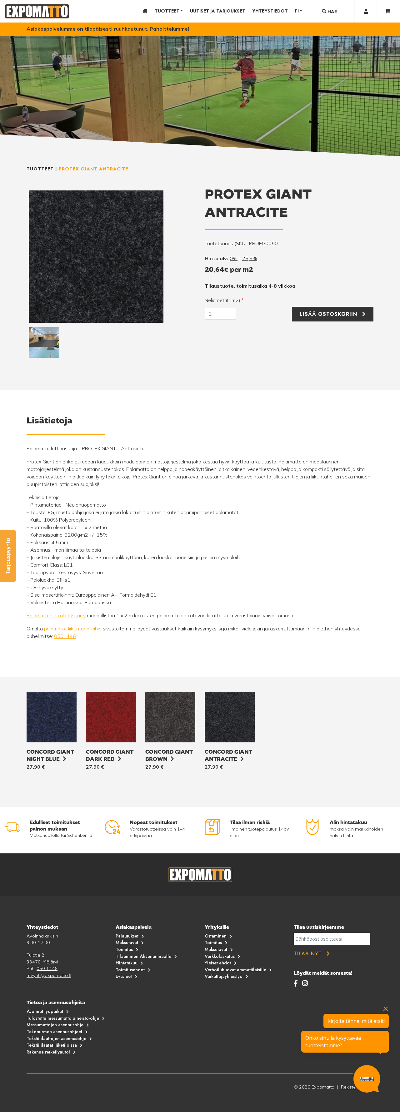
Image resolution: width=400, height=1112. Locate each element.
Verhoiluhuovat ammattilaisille (235, 970)
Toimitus (124, 949)
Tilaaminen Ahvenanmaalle (143, 956)
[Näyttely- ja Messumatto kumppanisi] (37, 11)
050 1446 (47, 968)
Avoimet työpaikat (45, 1011)
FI (297, 11)
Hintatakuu (127, 963)
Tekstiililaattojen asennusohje (56, 1038)
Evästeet (124, 976)
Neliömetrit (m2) (224, 300)
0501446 (65, 636)
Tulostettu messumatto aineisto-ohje (63, 1018)
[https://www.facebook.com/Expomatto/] (297, 983)
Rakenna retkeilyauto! (48, 1052)
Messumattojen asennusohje (55, 1025)
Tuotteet (167, 11)
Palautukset (127, 936)
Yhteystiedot (270, 11)
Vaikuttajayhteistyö (223, 976)
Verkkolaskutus (220, 956)
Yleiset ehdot (218, 963)
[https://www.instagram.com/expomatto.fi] (305, 983)
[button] (8, 556)
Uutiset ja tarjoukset (217, 11)
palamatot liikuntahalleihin (73, 628)
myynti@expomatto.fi (49, 975)
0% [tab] (234, 258)
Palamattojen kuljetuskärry (56, 615)
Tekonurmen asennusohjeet (54, 1032)
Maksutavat (127, 942)
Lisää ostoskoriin (329, 314)
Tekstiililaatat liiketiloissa (52, 1045)
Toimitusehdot (130, 970)
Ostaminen (216, 936)
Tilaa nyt (308, 953)
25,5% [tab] (249, 258)
